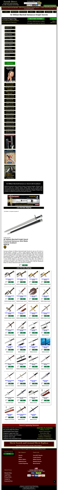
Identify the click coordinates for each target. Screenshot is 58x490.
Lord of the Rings (9, 127)
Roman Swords (10, 115)
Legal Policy (7, 475)
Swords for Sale (8, 27)
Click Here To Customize (45, 428)
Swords (6, 11)
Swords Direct (10, 1)
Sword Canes (9, 119)
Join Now (9, 453)
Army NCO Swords (38, 455)
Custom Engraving (9, 19)
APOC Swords (10, 103)
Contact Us (7, 54)
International (8, 58)
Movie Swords (23, 11)
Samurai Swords (10, 123)
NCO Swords (10, 99)
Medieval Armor (22, 461)
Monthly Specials (9, 87)
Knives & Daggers (9, 37)
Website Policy (8, 473)
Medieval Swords (9, 107)
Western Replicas (9, 44)
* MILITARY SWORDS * (36, 18)
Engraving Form (8, 481)
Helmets (40, 11)
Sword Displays (8, 48)
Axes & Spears (48, 11)
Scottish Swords (10, 111)
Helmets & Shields (9, 41)
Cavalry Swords (10, 95)
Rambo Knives (10, 131)
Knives (31, 11)
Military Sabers (22, 459)
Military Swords (14, 11)
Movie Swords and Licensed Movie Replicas (29, 443)
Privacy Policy (7, 477)
